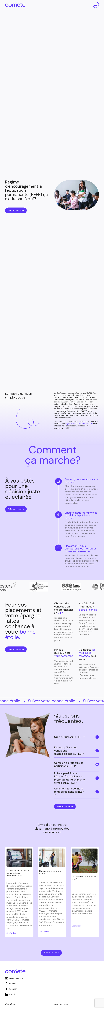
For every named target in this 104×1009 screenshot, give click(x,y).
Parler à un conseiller (16, 211)
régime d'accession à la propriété (79, 424)
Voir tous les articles (51, 954)
